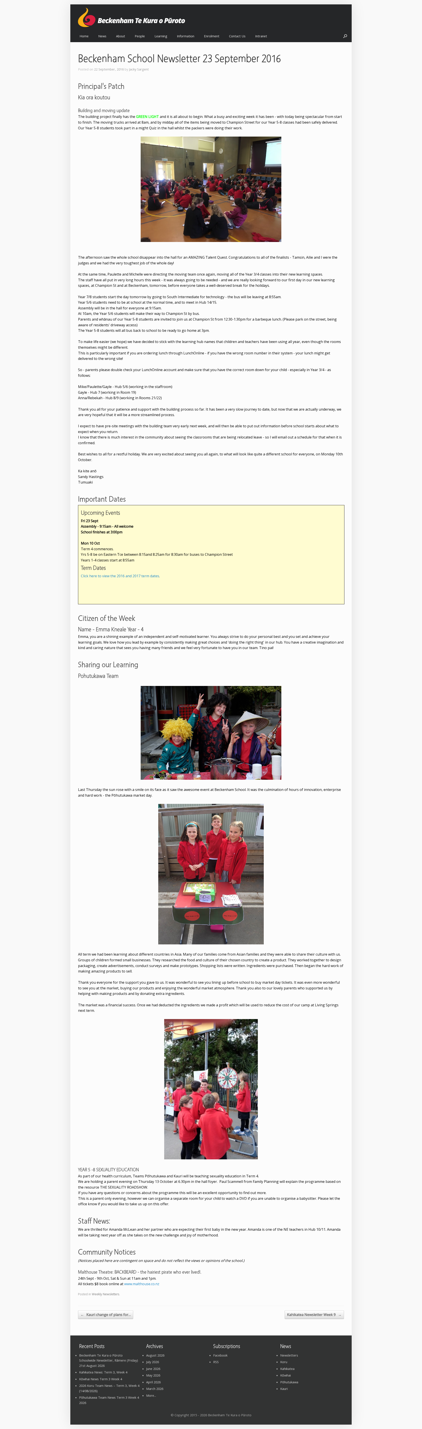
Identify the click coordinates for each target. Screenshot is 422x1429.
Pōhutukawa (289, 1382)
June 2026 (153, 1368)
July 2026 (152, 1362)
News (102, 36)
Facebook (220, 1355)
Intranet (261, 36)
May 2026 (153, 1375)
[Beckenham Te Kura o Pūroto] (143, 17)
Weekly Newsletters (105, 1294)
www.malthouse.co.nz (141, 1283)
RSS (216, 1362)
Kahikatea (287, 1368)
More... (151, 1395)
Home (84, 36)
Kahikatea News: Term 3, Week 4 (103, 1372)
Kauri (284, 1388)
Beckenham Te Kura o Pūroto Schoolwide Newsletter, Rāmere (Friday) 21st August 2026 (108, 1360)
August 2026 (155, 1355)
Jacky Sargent (139, 69)
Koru (283, 1362)
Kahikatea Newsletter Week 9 (314, 1314)
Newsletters (289, 1355)
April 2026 (153, 1382)
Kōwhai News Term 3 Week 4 (100, 1379)
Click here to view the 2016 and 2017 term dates (120, 576)
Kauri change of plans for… (105, 1314)
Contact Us (237, 36)
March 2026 (154, 1388)
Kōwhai (285, 1375)
